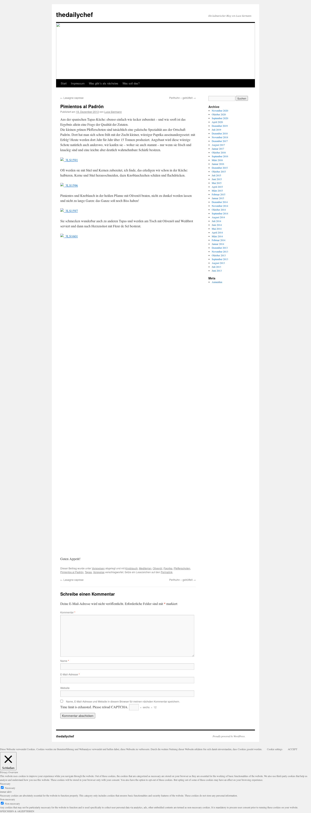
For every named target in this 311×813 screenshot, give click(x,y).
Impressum (78, 83)
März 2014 (217, 236)
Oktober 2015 (219, 171)
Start (64, 83)
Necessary (10, 788)
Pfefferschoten (182, 568)
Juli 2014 (216, 221)
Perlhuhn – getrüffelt (182, 97)
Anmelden (217, 282)
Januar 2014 (218, 244)
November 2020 (220, 110)
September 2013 (220, 259)
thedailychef (74, 14)
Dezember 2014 (220, 202)
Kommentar (67, 612)
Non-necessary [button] (7, 799)
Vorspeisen (98, 568)
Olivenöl (157, 568)
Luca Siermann (113, 111)
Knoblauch (131, 568)
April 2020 (217, 122)
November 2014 (220, 205)
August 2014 (218, 217)
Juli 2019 (216, 129)
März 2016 (217, 160)
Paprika (168, 568)
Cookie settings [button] (274, 749)
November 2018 (220, 137)
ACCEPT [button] (292, 749)
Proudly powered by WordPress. (229, 736)
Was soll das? (131, 83)
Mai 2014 (217, 228)
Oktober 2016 (219, 152)
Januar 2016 (218, 164)
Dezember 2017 (220, 141)
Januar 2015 (218, 198)
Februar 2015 (218, 194)
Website (65, 688)
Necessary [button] (5, 783)
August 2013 (218, 263)
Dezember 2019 (220, 125)
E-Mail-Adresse (70, 674)
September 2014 (220, 213)
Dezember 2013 (220, 247)
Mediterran (145, 568)
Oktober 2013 (219, 255)
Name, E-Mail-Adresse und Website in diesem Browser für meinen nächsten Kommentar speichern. (123, 701)
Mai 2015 (217, 183)
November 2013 (220, 251)
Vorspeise (99, 572)
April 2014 (217, 232)
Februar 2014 (218, 240)
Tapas (88, 572)
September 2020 (220, 118)
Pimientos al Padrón (72, 572)
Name (64, 661)
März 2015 (217, 190)
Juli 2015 (216, 175)
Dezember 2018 (220, 133)
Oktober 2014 (219, 209)
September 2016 (220, 156)
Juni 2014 (217, 224)
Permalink (166, 572)
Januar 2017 (218, 148)
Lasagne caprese (72, 97)
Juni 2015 (217, 179)
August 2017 (218, 144)
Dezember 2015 (220, 167)
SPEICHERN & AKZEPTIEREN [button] (17, 811)
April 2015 (217, 186)
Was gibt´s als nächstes (103, 83)
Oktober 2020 (219, 114)
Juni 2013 (217, 270)
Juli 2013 (216, 266)
